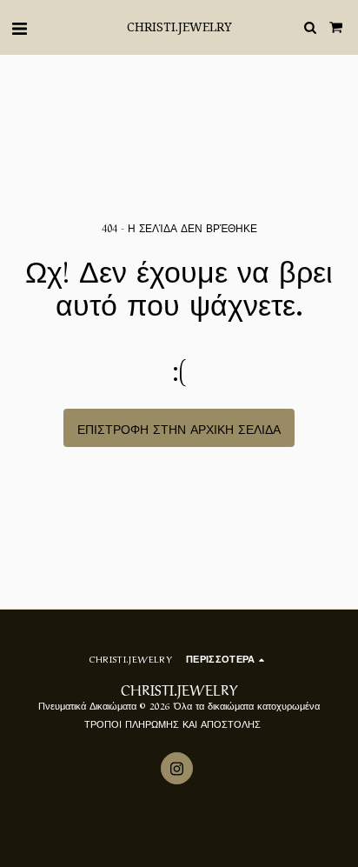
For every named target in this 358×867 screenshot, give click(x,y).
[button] (19, 26)
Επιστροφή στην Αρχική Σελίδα (179, 428)
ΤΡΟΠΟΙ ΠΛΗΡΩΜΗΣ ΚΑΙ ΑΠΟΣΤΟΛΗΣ (172, 723)
